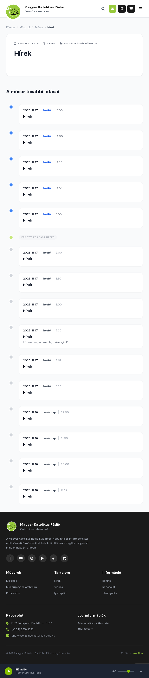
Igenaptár (60, 593)
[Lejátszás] (8, 671)
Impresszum (85, 628)
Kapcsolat (108, 587)
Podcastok (13, 593)
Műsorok (25, 27)
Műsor (39, 27)
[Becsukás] (140, 671)
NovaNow (138, 653)
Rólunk (106, 580)
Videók (58, 587)
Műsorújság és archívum (21, 587)
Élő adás (11, 580)
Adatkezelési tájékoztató (93, 623)
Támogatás (109, 593)
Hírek (27, 116)
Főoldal (10, 27)
